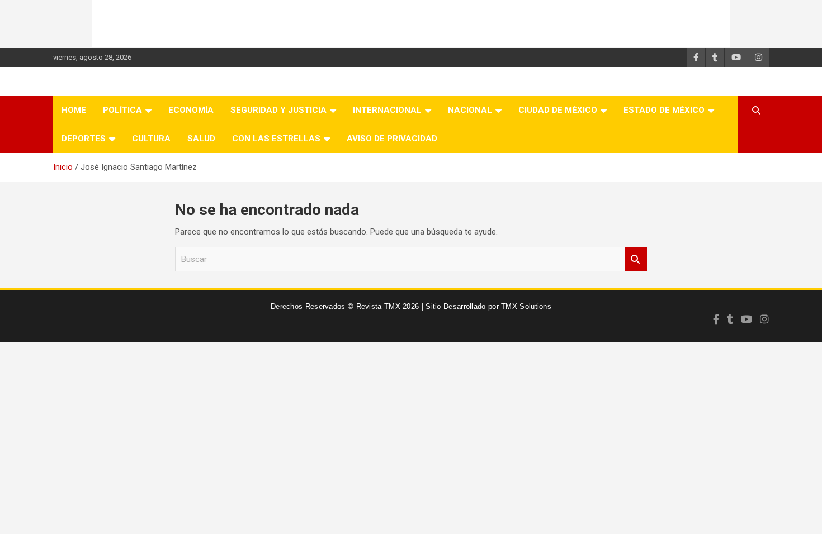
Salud (201, 139)
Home (74, 110)
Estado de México (664, 110)
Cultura (151, 139)
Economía (191, 110)
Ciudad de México (557, 110)
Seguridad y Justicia (278, 110)
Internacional (387, 110)
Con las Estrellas (276, 139)
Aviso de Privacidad (392, 139)
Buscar (636, 259)
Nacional (470, 110)
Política (122, 110)
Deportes (84, 139)
